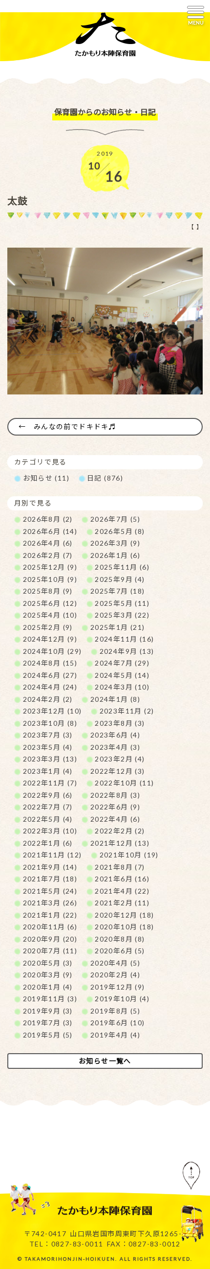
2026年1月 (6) (115, 555)
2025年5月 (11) (122, 603)
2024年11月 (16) (124, 639)
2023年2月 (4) (120, 759)
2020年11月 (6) (50, 927)
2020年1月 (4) (48, 987)
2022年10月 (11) (124, 783)
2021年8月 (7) (120, 867)
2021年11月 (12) (52, 855)
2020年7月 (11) (50, 950)
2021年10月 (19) (129, 855)
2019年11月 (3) (50, 998)
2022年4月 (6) (115, 819)
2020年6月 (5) (120, 950)
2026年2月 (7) (48, 555)
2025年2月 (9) (48, 627)
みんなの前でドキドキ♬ (75, 426)
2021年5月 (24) (50, 891)
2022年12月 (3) (117, 771)
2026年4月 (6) (48, 543)
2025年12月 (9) (50, 567)
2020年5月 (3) (48, 963)
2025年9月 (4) (120, 579)
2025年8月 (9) (48, 591)
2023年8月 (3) (120, 723)
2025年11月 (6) (122, 567)
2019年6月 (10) (117, 1022)
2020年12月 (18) (124, 915)
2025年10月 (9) (50, 579)
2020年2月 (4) (115, 974)
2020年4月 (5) (115, 963)
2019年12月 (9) (117, 987)
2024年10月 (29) (52, 651)
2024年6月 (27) (50, 675)
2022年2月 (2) (120, 831)
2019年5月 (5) (48, 1035)
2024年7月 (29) (122, 663)
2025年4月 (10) (50, 615)
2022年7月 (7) (48, 807)
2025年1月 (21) (117, 627)
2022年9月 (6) (48, 795)
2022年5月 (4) (48, 819)
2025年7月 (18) (117, 591)
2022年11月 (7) (50, 783)
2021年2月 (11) (122, 903)
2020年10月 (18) (124, 927)
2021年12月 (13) (119, 843)
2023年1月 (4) (48, 771)
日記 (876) (105, 478)
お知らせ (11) (46, 478)
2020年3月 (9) (48, 974)
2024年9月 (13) (127, 651)
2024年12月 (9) (50, 639)
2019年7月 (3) (48, 1022)
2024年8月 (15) (50, 663)
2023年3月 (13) (50, 759)
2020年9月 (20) (50, 939)
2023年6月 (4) (115, 735)
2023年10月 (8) (50, 723)
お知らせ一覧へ (105, 1061)
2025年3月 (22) (122, 615)
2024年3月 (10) (122, 687)
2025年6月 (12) (50, 603)
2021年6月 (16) (122, 879)
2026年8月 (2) (48, 519)
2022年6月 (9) (115, 807)
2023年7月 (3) (48, 735)
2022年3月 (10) (50, 831)
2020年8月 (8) (120, 939)
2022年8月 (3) (115, 795)
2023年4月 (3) (115, 747)
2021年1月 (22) (50, 915)
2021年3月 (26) (50, 903)
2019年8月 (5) (115, 1011)
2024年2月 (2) (48, 699)
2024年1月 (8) (115, 699)
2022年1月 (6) (48, 843)
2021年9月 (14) (50, 867)
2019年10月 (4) (122, 998)
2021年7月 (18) (50, 879)
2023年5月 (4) (48, 747)
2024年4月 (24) (50, 687)
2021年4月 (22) (122, 891)
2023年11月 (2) (127, 711)
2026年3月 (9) (115, 543)
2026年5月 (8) (120, 531)
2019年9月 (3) (48, 1011)
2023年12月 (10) (52, 711)
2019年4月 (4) (115, 1035)
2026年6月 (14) (50, 531)
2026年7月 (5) (115, 519)
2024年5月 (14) (122, 675)
